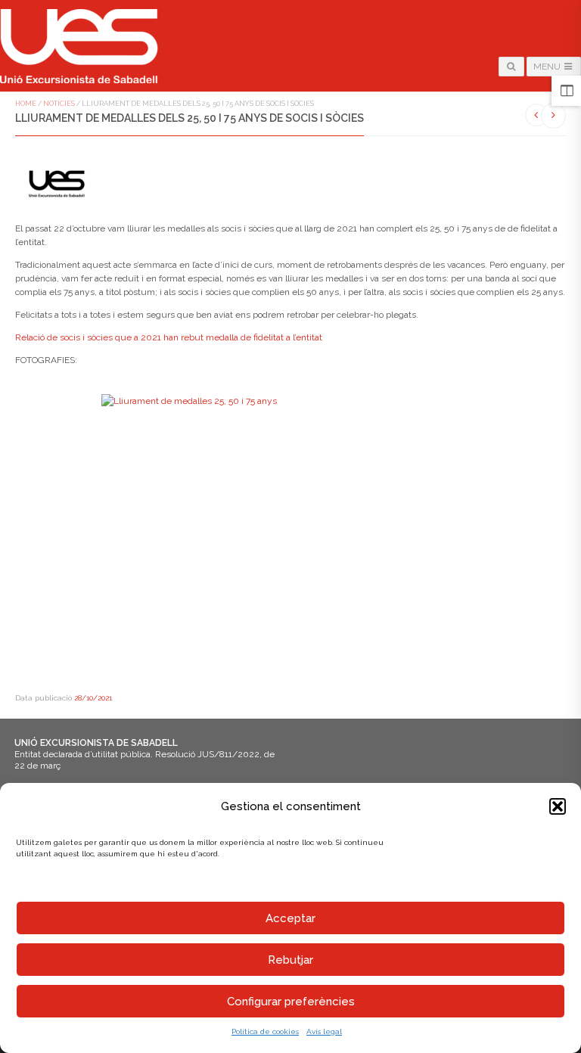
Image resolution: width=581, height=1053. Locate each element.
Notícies (59, 103)
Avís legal (324, 1031)
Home (25, 103)
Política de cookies (265, 1031)
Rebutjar (290, 960)
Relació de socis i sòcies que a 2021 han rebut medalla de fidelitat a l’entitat (168, 337)
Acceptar (290, 918)
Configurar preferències (291, 1001)
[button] (557, 806)
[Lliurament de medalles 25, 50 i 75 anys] (290, 536)
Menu (548, 66)
